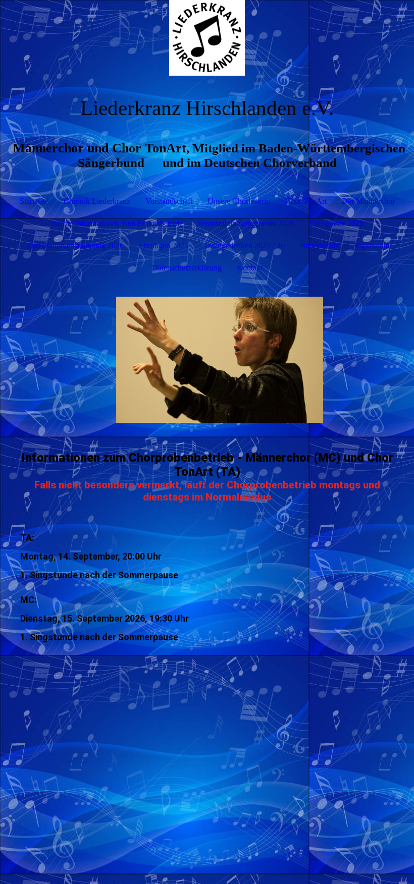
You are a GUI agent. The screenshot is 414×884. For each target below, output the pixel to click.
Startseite (34, 201)
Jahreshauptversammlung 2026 (74, 245)
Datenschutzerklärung (187, 267)
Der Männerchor (368, 201)
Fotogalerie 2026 (336, 223)
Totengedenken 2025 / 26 (244, 245)
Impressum (371, 245)
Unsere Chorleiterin (239, 201)
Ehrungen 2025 (163, 245)
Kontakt (250, 267)
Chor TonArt (306, 201)
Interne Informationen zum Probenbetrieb (116, 223)
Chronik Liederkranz (97, 201)
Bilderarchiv (319, 245)
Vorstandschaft (168, 201)
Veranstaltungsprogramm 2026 (245, 223)
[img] (207, 38)
